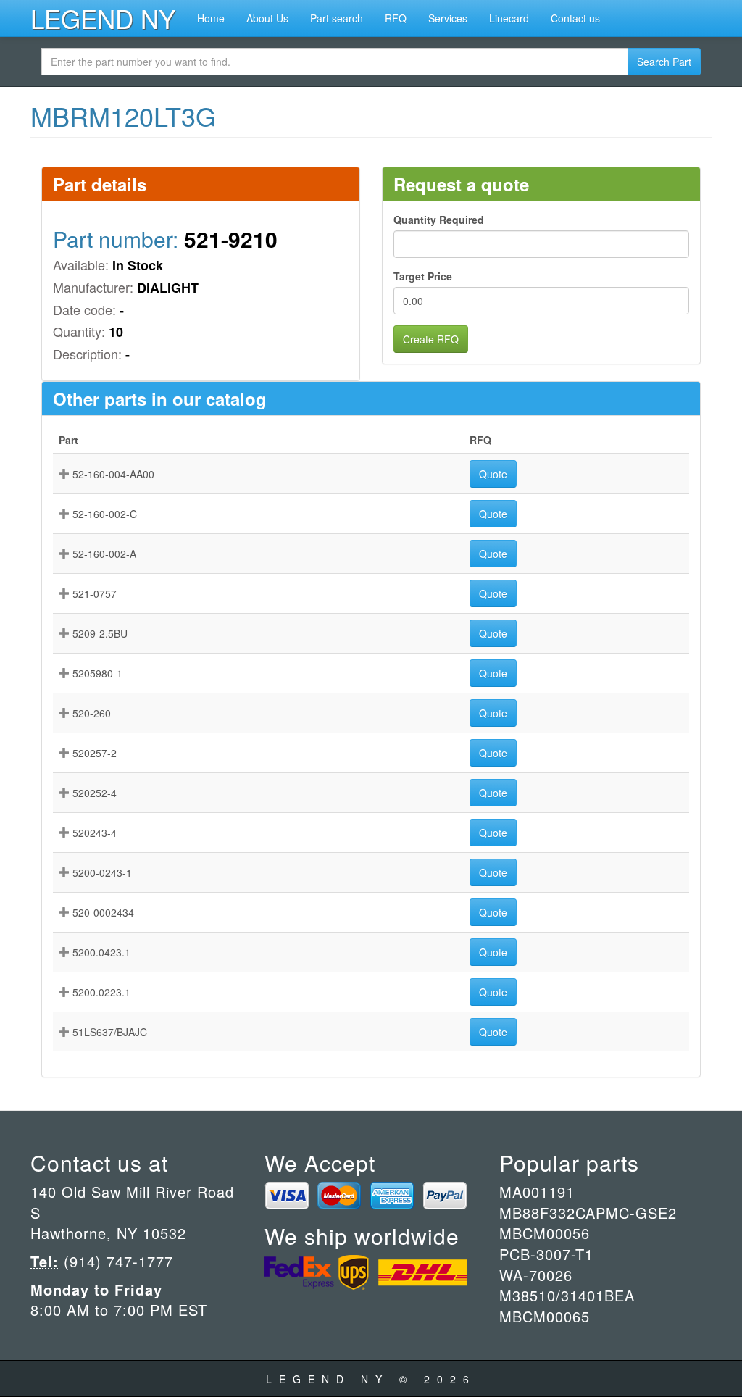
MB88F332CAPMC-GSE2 (588, 1212)
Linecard (509, 18)
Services (447, 18)
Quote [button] (493, 474)
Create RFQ (431, 339)
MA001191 (537, 1191)
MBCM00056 (544, 1232)
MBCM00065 (544, 1316)
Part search (336, 18)
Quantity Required (438, 219)
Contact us (575, 18)
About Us (267, 18)
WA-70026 (535, 1274)
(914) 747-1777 (116, 1261)
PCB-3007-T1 (546, 1253)
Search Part (664, 61)
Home (211, 18)
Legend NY (102, 18)
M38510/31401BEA (567, 1295)
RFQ (396, 18)
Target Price (422, 276)
